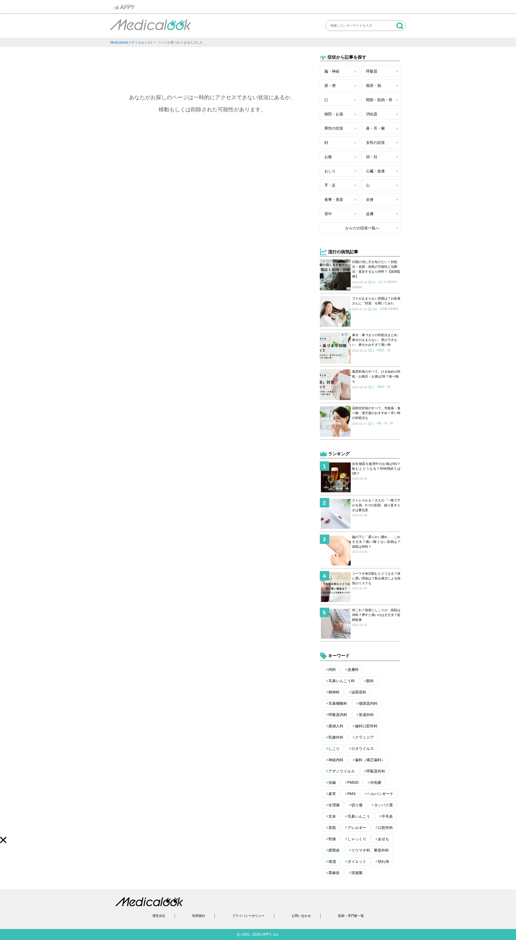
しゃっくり (356, 839)
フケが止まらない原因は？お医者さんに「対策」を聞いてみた (376, 301)
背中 (328, 214)
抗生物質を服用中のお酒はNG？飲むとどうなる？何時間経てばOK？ (376, 468)
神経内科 (335, 760)
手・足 (330, 185)
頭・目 (371, 157)
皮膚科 (394, 308)
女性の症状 (375, 142)
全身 (370, 199)
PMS (351, 794)
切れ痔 (383, 861)
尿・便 (330, 85)
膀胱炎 (334, 850)
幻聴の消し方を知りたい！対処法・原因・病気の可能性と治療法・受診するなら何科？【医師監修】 (376, 269)
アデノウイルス (341, 771)
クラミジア (364, 737)
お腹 (328, 157)
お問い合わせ (301, 916)
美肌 (332, 827)
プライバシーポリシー (248, 916)
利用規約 (198, 916)
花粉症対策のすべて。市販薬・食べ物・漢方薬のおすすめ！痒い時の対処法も (376, 413)
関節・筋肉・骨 (379, 100)
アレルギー (356, 827)
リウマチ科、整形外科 (370, 850)
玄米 (332, 816)
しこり (334, 748)
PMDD (353, 782)
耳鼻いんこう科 (341, 681)
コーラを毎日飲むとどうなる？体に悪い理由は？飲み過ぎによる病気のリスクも (376, 578)
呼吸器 (371, 71)
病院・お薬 (333, 114)
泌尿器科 (358, 692)
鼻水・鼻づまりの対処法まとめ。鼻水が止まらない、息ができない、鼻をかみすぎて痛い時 (376, 340)
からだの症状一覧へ (362, 228)
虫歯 (332, 782)
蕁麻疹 (334, 873)
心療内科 (391, 281)
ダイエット (356, 861)
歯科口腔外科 (366, 726)
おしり (330, 171)
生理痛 (334, 805)
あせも (383, 839)
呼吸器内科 (337, 715)
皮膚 (370, 214)
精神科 (358, 287)
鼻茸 (332, 794)
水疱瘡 (375, 782)
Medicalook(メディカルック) (131, 42)
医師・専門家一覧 (351, 916)
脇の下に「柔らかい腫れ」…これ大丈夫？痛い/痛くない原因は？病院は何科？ (376, 542)
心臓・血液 (375, 171)
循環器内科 (368, 703)
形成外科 (366, 715)
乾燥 (332, 839)
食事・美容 (333, 199)
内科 (332, 669)
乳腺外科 (335, 737)
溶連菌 (357, 873)
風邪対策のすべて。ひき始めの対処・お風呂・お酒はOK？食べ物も (376, 376)
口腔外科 (385, 827)
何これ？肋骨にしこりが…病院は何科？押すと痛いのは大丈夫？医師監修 (376, 615)
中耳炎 (387, 816)
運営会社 (158, 916)
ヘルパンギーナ (380, 794)
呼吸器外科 (375, 771)
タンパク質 (383, 805)
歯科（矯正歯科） (370, 760)
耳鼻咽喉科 (337, 703)
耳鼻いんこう (358, 816)
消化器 (371, 114)
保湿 (332, 861)
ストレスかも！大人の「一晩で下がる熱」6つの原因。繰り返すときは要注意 (376, 505)
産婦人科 (335, 726)
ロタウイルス (362, 748)
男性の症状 (333, 128)
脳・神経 (331, 71)
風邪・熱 (373, 85)
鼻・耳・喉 (375, 128)
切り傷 (357, 805)
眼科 (370, 681)
